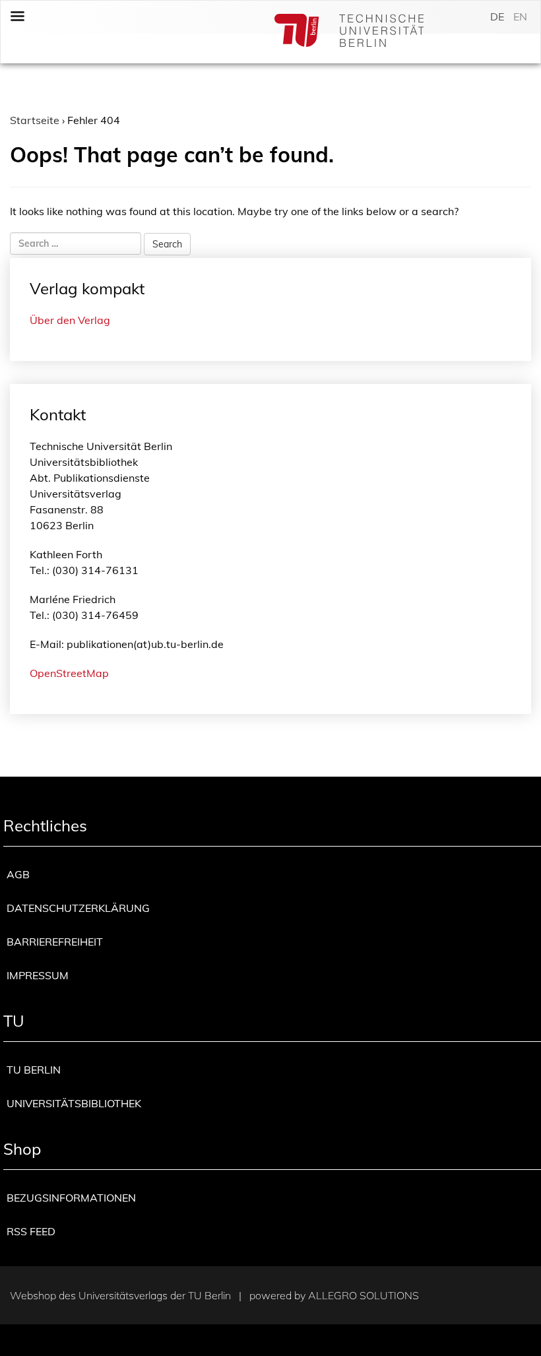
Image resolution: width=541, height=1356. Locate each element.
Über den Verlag (70, 320)
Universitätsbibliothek (74, 1103)
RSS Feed (31, 1231)
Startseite (34, 120)
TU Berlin (34, 1069)
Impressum (38, 975)
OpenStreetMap (69, 673)
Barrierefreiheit (55, 941)
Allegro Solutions (363, 1295)
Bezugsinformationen (71, 1197)
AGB (18, 874)
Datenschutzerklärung (78, 908)
